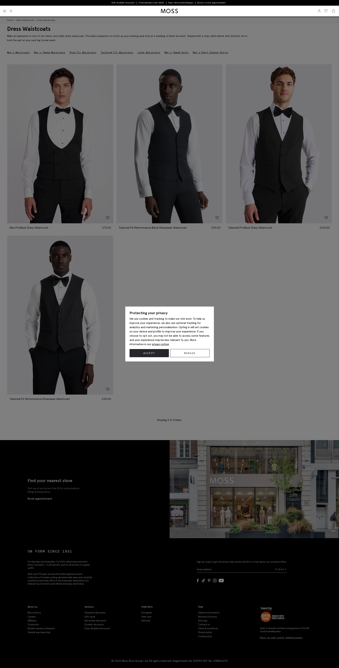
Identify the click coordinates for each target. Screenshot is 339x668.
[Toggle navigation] (4, 11)
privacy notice (160, 344)
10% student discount (123, 2)
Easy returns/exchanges (180, 2)
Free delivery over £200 (151, 2)
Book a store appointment (211, 3)
